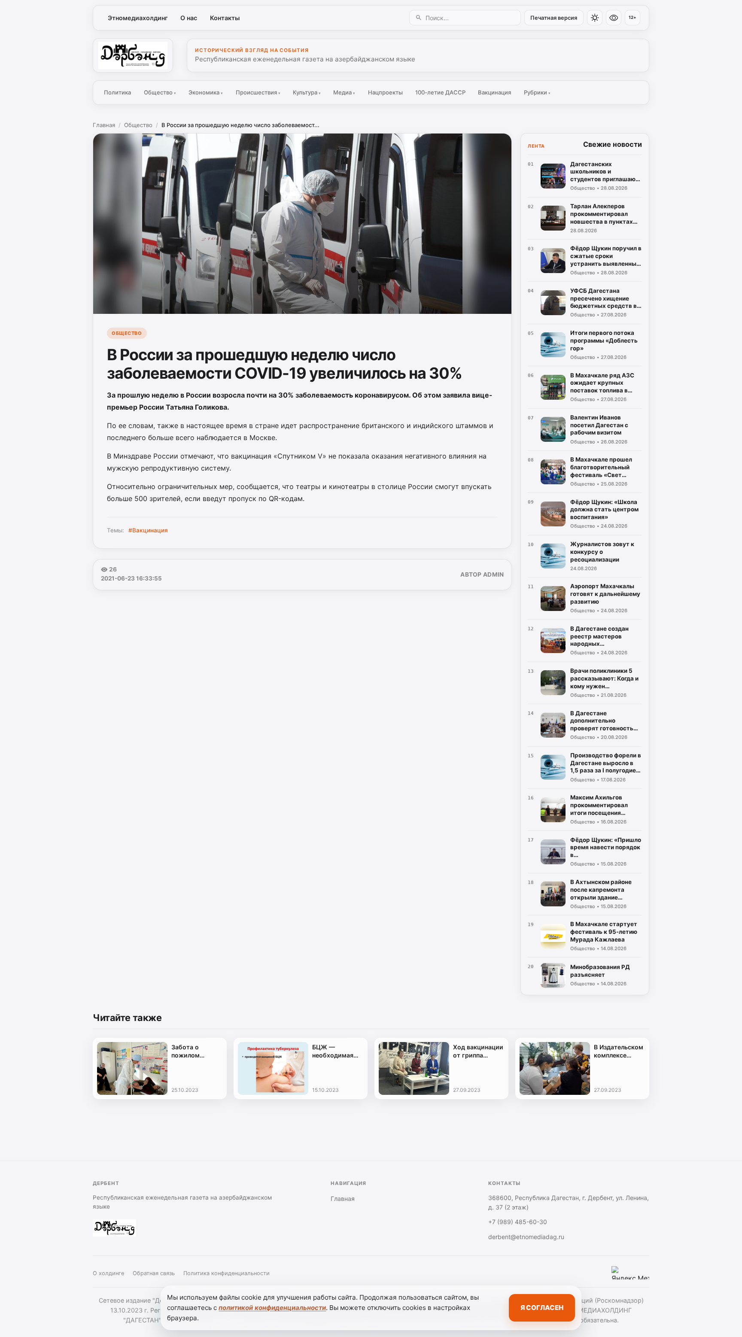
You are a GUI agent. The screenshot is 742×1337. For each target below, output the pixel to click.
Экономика (206, 92)
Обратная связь (154, 1273)
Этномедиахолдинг (138, 17)
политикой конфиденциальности (272, 1308)
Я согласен (541, 1308)
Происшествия (258, 92)
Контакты (225, 17)
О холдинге (108, 1273)
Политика (117, 92)
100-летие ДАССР (440, 92)
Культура (307, 92)
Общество (160, 92)
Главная (104, 125)
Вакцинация (494, 92)
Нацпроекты (385, 92)
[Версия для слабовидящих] (613, 17)
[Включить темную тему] (594, 17)
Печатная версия (553, 18)
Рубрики (537, 92)
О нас (188, 17)
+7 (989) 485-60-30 (517, 1221)
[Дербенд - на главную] (133, 55)
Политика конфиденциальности (226, 1273)
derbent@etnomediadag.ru (526, 1236)
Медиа (344, 92)
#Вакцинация (148, 530)
